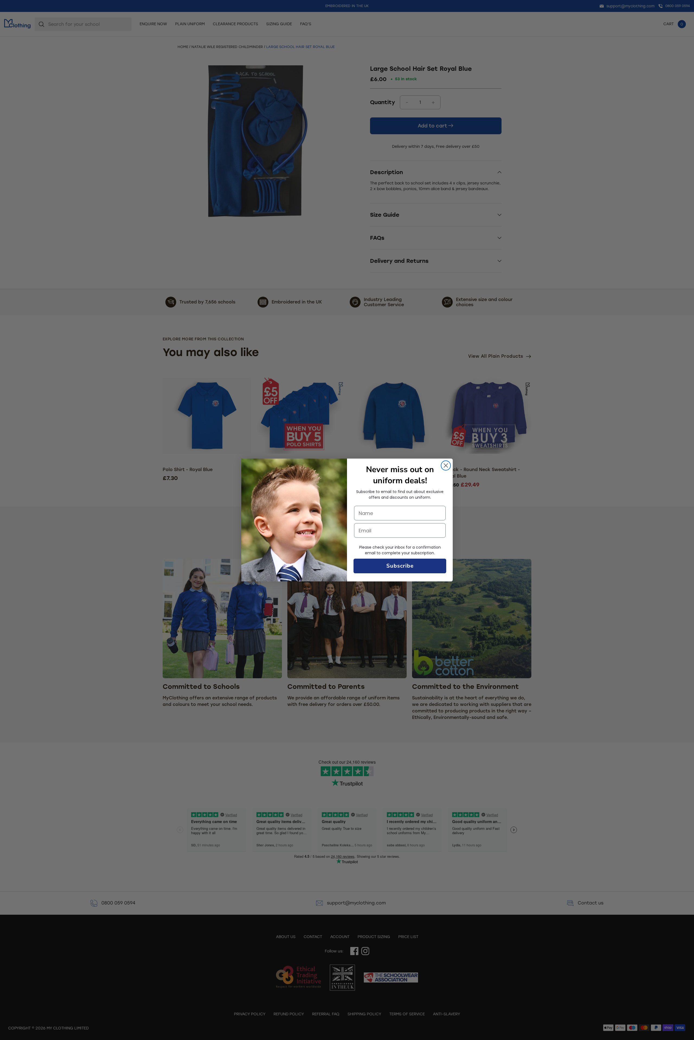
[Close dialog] (446, 465)
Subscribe (400, 565)
